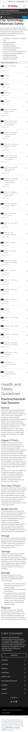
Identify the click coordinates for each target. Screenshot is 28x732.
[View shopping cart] (26, 1)
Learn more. (8, 14)
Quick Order (20, 1)
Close (24, 17)
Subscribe (14, 655)
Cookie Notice (9, 727)
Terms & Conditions (6, 712)
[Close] (26, 717)
